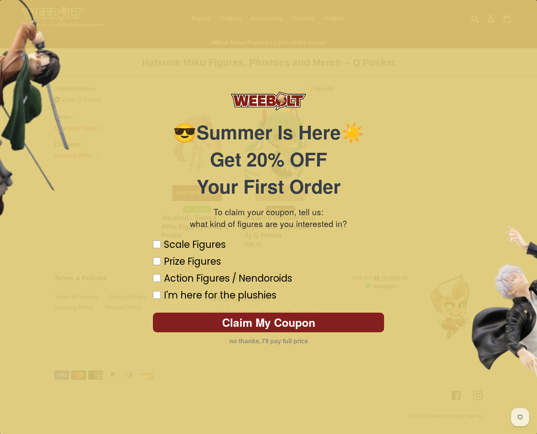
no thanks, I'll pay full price (268, 341)
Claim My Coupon (268, 322)
